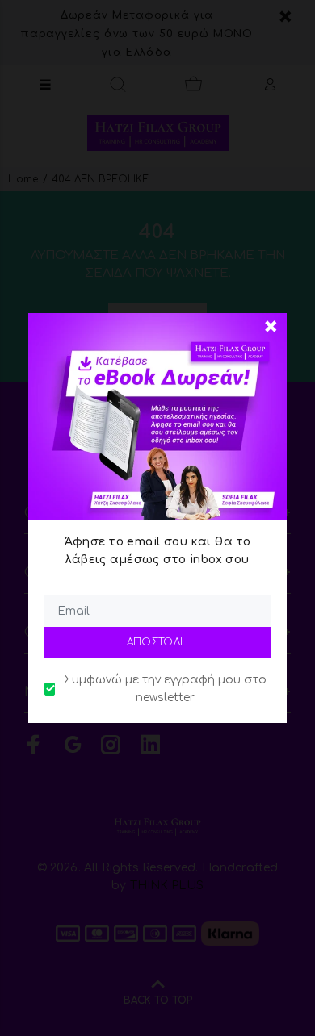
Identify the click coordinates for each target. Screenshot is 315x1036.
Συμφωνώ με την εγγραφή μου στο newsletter (165, 689)
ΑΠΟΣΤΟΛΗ (158, 642)
